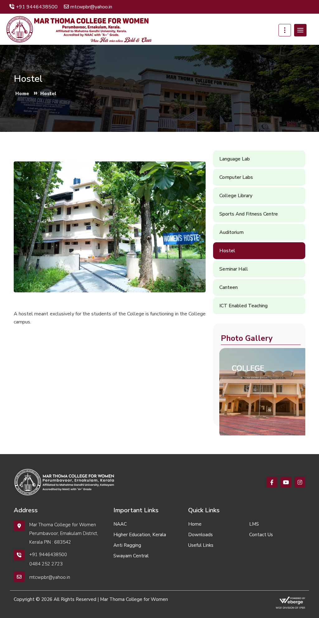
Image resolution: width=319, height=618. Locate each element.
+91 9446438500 (37, 6)
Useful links (200, 545)
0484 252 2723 (46, 564)
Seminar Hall (233, 269)
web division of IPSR (290, 608)
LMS (254, 524)
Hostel (227, 250)
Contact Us (261, 535)
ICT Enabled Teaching (243, 305)
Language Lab (234, 159)
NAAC (120, 524)
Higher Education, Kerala (139, 535)
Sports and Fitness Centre (248, 214)
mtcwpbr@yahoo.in (91, 6)
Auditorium (231, 232)
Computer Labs (236, 177)
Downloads (200, 535)
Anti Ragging (127, 545)
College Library (235, 195)
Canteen (228, 287)
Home (195, 524)
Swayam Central (131, 556)
